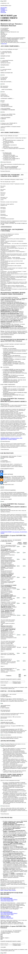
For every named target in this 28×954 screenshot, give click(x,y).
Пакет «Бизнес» (12, 890)
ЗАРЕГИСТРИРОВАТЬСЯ (6, 226)
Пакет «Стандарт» (5, 890)
